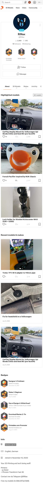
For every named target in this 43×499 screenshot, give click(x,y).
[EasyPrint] (25, 2)
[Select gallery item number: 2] (22, 128)
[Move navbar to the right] (41, 8)
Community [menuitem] (33, 8)
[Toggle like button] (4, 136)
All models (37, 95)
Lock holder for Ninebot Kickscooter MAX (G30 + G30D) (20, 220)
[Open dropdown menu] (40, 24)
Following (26, 44)
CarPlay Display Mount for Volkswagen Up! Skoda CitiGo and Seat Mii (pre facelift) (20, 133)
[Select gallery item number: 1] (20, 128)
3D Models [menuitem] (9, 8)
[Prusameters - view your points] (29, 2)
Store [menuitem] (18, 8)
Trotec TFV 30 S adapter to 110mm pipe (19, 273)
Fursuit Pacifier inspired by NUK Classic (19, 177)
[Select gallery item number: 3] (23, 216)
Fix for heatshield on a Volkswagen (17, 317)
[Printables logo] (2, 8)
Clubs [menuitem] (24, 8)
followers (17, 44)
